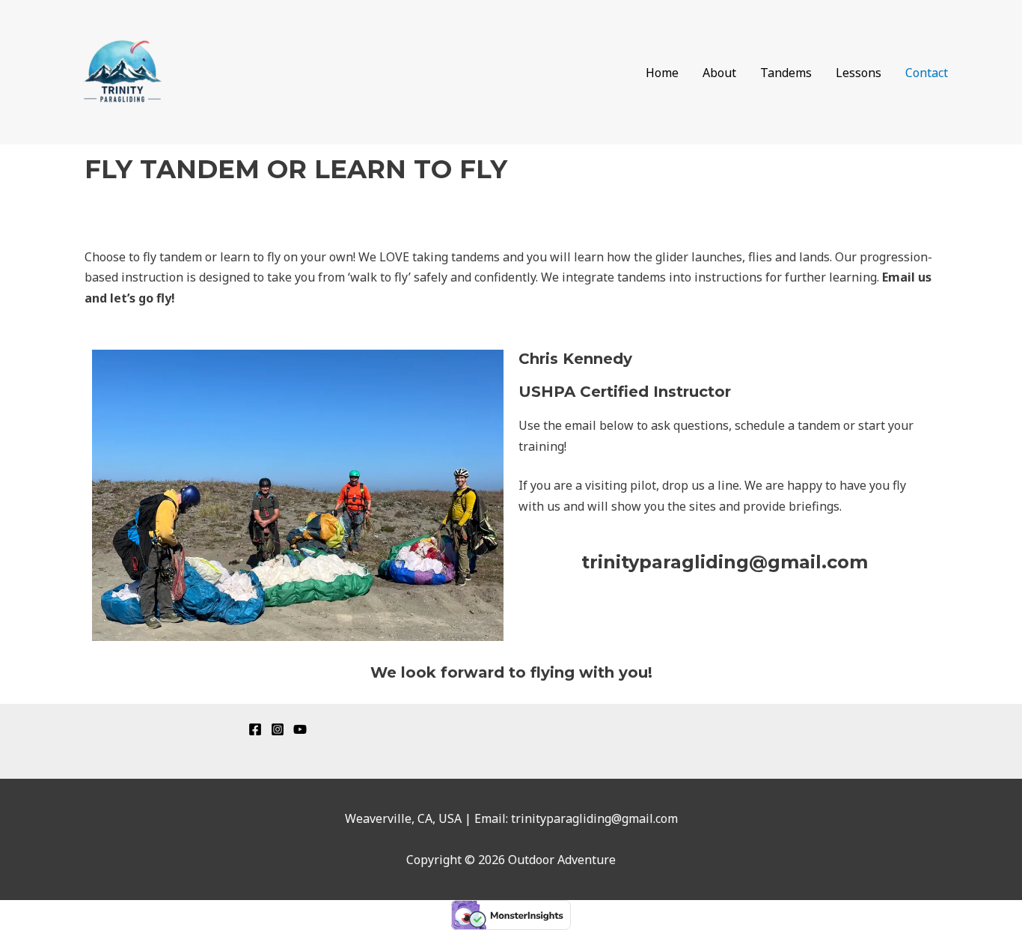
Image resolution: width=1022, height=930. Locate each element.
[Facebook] (255, 729)
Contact (926, 72)
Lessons (858, 72)
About (719, 72)
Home (662, 72)
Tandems (786, 72)
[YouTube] (300, 729)
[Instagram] (277, 729)
